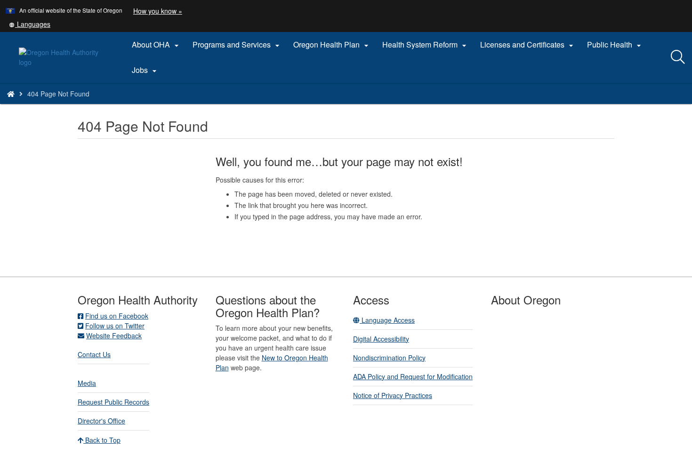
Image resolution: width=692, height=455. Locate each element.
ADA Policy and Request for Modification (413, 376)
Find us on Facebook (116, 315)
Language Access (387, 320)
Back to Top (102, 440)
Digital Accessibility (381, 338)
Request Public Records (113, 402)
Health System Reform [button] (425, 44)
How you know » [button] (157, 11)
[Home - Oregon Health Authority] (11, 93)
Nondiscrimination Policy (389, 357)
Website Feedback (114, 335)
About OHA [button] (156, 44)
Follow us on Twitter (115, 325)
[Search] (678, 57)
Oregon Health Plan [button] (332, 44)
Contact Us (94, 354)
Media (87, 383)
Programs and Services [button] (237, 44)
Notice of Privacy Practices (392, 395)
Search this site (107, 105)
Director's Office (101, 420)
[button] (29, 24)
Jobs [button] (145, 70)
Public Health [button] (615, 44)
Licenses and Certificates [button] (528, 44)
